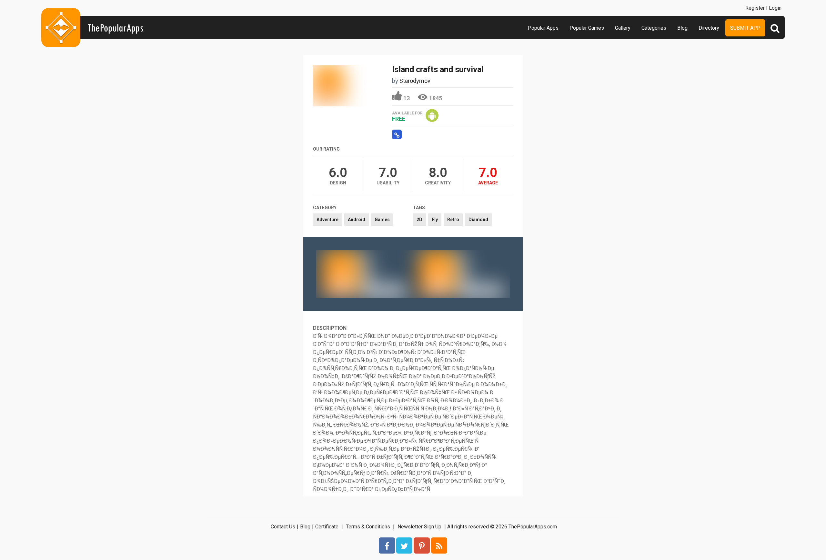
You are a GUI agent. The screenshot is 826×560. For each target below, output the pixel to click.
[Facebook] (387, 545)
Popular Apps (543, 28)
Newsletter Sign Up (419, 527)
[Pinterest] (422, 545)
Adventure (327, 219)
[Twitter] (404, 545)
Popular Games (586, 28)
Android (356, 219)
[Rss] (439, 545)
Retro (453, 219)
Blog (682, 28)
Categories (653, 28)
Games (382, 219)
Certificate (326, 527)
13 (406, 98)
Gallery (622, 28)
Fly (435, 219)
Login (775, 8)
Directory (709, 28)
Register (755, 8)
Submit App (745, 28)
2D (419, 219)
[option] (364, 274)
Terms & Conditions (368, 527)
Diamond (478, 219)
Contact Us (283, 527)
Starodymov (414, 80)
